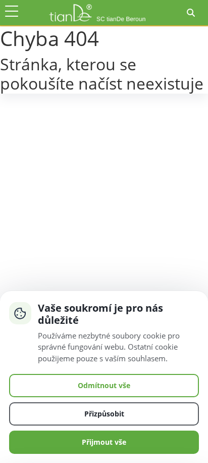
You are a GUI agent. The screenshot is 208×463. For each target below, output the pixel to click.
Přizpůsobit (104, 413)
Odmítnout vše (104, 385)
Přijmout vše (104, 442)
